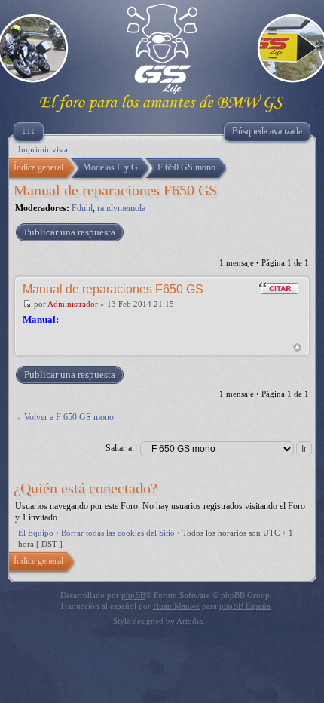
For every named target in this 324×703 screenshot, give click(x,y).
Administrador (72, 304)
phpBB (133, 595)
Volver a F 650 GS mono (69, 417)
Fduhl (82, 208)
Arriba (297, 347)
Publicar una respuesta (69, 232)
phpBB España (245, 605)
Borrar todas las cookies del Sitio (118, 532)
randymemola (121, 208)
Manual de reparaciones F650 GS (115, 190)
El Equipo (35, 532)
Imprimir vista (43, 149)
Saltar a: (119, 448)
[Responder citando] (278, 288)
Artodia (189, 620)
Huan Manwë (176, 605)
